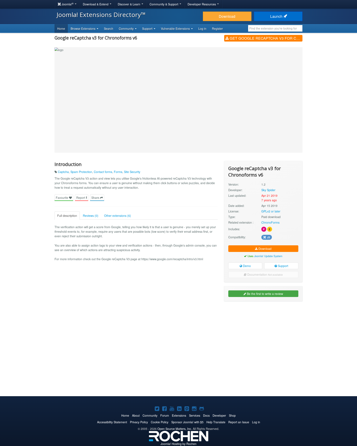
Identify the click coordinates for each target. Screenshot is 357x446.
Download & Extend (96, 4)
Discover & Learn (129, 4)
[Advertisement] (263, 331)
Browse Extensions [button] (83, 28)
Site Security (132, 172)
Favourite (62, 198)
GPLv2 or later (270, 211)
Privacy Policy (139, 422)
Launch (276, 16)
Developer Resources (202, 4)
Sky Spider (268, 190)
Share (95, 198)
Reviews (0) (90, 215)
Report (81, 198)
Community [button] (126, 28)
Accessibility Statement (112, 422)
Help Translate (215, 422)
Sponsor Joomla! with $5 (187, 422)
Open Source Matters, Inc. (174, 429)
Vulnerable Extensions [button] (176, 28)
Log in (202, 28)
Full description (67, 215)
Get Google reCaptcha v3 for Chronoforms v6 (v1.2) (265, 38)
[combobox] (275, 28)
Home (61, 28)
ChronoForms (270, 222)
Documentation (264, 274)
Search (108, 28)
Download (227, 16)
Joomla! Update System (268, 256)
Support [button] (147, 28)
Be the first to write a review (264, 294)
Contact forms (103, 172)
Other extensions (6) (117, 215)
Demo (246, 266)
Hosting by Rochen (178, 444)
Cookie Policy (159, 422)
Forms (118, 172)
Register (217, 28)
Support (282, 266)
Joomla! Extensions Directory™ (101, 14)
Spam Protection (81, 172)
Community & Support (164, 4)
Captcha (63, 172)
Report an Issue (238, 422)
